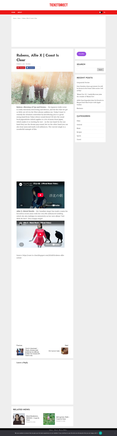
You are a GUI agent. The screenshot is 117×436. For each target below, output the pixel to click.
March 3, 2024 (21, 64)
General (79, 125)
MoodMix (81, 54)
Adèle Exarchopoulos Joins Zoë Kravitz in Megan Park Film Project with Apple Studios (90, 102)
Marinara (80, 108)
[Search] (104, 12)
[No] (115, 433)
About (20, 12)
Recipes (79, 132)
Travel (79, 140)
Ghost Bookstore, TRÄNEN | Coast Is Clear (32, 418)
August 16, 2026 (61, 421)
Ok (100, 433)
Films (78, 121)
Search (81, 64)
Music (79, 128)
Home (13, 12)
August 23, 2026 (31, 422)
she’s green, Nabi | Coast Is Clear (62, 418)
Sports (79, 136)
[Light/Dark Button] (101, 12)
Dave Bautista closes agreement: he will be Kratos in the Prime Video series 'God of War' (90, 88)
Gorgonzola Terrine (83, 83)
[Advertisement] (58, 33)
